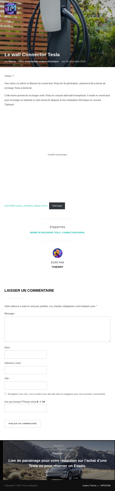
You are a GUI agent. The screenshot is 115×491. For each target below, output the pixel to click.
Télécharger (57, 206)
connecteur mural (73, 232)
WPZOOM (106, 485)
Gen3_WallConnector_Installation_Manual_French (26, 206)
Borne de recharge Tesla (45, 232)
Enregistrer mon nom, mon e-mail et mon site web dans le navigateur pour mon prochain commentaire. (57, 394)
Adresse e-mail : (13, 363)
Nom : (7, 347)
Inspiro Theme (89, 485)
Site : (7, 378)
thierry (12, 61)
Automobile (31, 61)
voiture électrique (49, 61)
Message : (9, 313)
